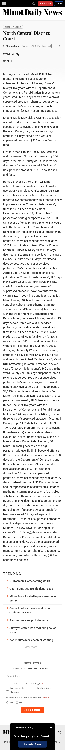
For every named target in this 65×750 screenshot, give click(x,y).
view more (31, 647)
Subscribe (45, 4)
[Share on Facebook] (53, 46)
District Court (13, 27)
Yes (11, 702)
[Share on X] (59, 46)
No (20, 702)
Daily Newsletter (17, 688)
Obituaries (14, 692)
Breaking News (44, 688)
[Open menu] (4, 3)
